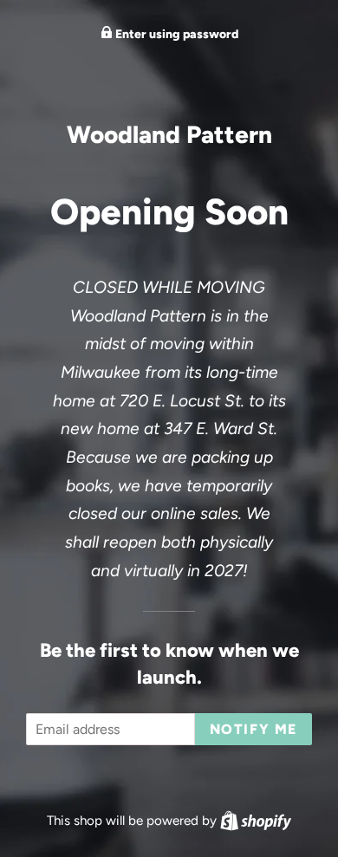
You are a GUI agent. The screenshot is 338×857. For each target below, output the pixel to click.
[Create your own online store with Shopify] (255, 820)
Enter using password (175, 34)
